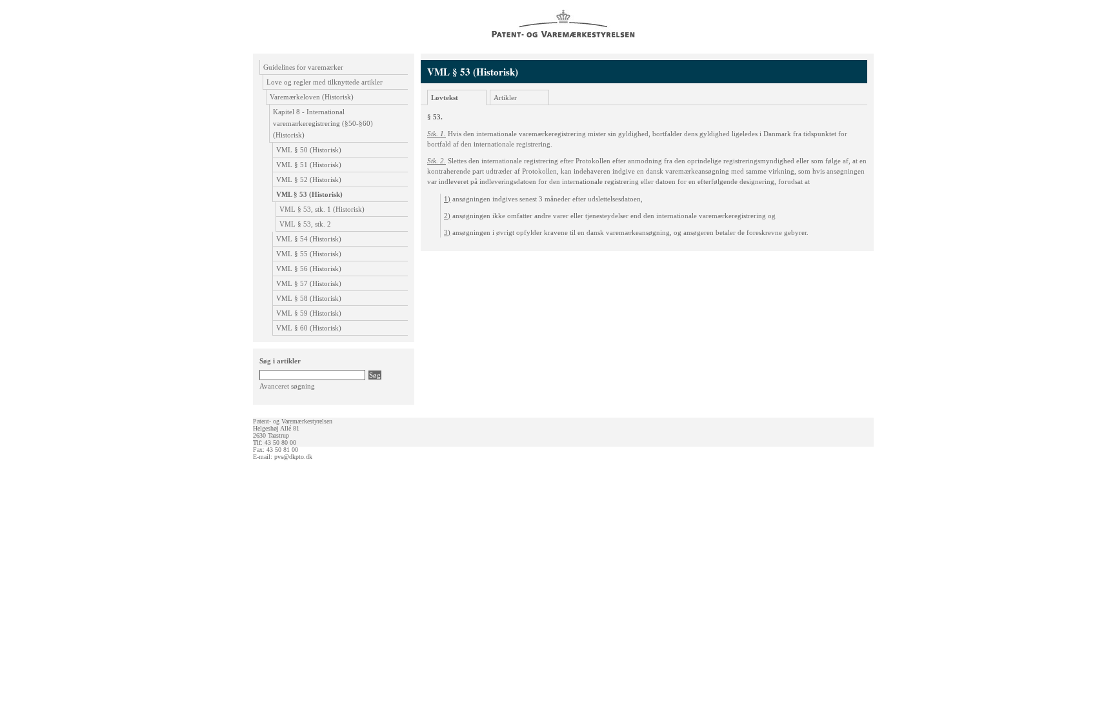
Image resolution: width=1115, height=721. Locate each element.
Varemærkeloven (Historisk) (312, 97)
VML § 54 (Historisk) (308, 239)
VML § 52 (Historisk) (308, 179)
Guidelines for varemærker (303, 67)
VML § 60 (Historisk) (308, 328)
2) (447, 215)
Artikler (505, 97)
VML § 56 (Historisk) (308, 268)
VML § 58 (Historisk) (308, 298)
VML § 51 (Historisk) (308, 164)
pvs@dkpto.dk (293, 456)
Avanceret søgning (287, 386)
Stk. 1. (436, 133)
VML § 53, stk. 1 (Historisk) (322, 209)
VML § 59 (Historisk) (308, 313)
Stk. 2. (436, 161)
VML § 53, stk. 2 (305, 224)
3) (447, 232)
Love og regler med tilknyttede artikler (324, 82)
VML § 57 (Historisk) (308, 283)
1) (447, 199)
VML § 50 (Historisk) (308, 150)
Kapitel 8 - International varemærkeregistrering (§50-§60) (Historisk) (323, 123)
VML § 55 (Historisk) (308, 254)
